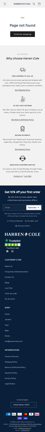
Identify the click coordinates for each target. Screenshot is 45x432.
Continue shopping (22, 34)
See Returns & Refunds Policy (22, 120)
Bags (7, 330)
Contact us (18, 176)
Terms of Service (12, 357)
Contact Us (9, 277)
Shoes (7, 336)
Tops (7, 325)
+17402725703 (25, 430)
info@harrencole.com (14, 341)
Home (7, 314)
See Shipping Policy (22, 90)
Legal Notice (10, 384)
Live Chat (27, 176)
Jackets (8, 320)
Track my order (11, 293)
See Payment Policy (22, 149)
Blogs (7, 283)
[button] (4, 4)
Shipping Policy (11, 362)
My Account (10, 299)
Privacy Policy (10, 378)
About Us (8, 266)
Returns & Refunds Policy (15, 367)
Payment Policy (11, 373)
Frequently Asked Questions (16, 272)
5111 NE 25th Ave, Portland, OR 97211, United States (26, 424)
